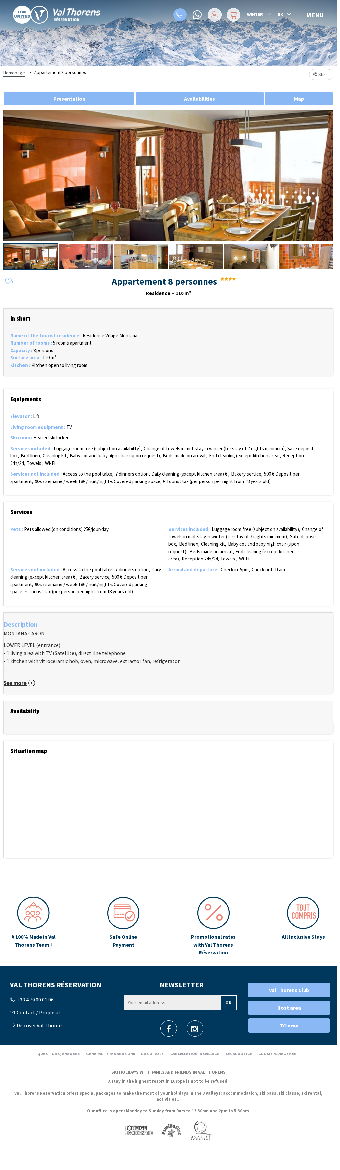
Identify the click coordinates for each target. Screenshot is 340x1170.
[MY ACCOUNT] (215, 15)
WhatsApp (197, 15)
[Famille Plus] (171, 1130)
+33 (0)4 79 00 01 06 (180, 14)
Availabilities (199, 98)
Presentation (69, 98)
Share (324, 74)
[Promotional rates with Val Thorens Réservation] (213, 926)
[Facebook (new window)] (168, 1030)
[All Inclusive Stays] (303, 926)
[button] (233, 15)
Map (299, 98)
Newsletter (182, 984)
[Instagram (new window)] (194, 1030)
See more (15, 683)
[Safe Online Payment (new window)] (123, 926)
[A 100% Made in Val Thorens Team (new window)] (33, 926)
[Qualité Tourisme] (201, 1130)
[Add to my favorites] (8, 282)
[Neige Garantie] (138, 1130)
